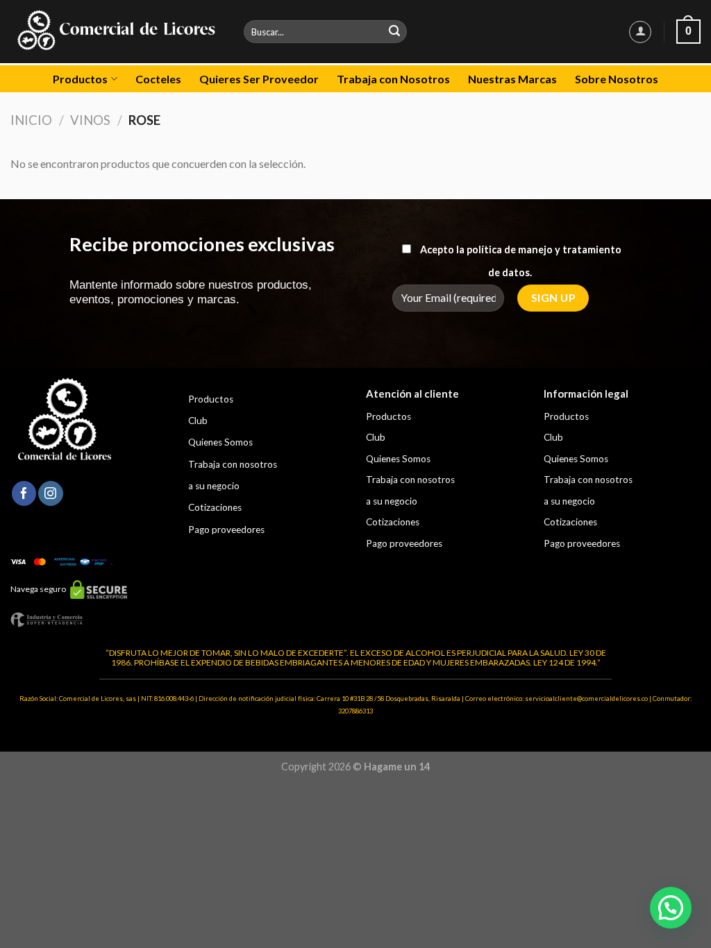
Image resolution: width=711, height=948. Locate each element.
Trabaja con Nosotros (393, 78)
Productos (80, 78)
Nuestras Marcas (512, 78)
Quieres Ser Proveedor (259, 78)
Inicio (31, 120)
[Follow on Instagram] (50, 493)
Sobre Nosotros (616, 78)
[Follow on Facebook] (24, 493)
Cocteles (158, 78)
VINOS (90, 120)
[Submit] (394, 32)
